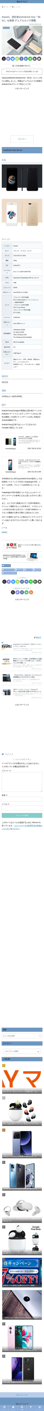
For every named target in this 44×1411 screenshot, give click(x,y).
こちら (31, 492)
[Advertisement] (22, 112)
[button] (35, 59)
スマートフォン (9, 570)
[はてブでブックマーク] (26, 59)
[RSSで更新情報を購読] (31, 592)
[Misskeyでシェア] (17, 59)
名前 (5, 795)
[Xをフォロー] (13, 592)
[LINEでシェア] (30, 59)
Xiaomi (4, 532)
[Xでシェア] (4, 59)
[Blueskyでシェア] (13, 59)
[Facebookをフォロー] (22, 592)
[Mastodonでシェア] (8, 59)
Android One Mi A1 (10, 573)
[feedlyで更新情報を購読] (26, 592)
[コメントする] (39, 59)
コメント (6, 771)
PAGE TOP (23, 1395)
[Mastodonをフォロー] (17, 592)
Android (20, 570)
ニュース (7, 565)
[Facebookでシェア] (21, 59)
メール (5, 804)
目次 (20, 139)
